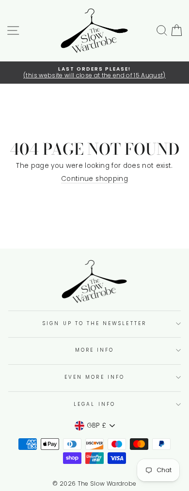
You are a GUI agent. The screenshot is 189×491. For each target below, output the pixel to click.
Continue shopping (94, 179)
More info (94, 350)
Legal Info (94, 404)
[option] (94, 72)
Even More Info (94, 377)
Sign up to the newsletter (94, 323)
